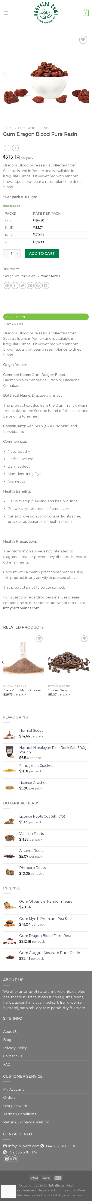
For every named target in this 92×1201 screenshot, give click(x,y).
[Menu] (5, 13)
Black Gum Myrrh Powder (22, 690)
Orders (9, 1097)
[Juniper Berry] (68, 658)
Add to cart (42, 253)
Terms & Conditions (19, 1114)
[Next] (89, 671)
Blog (7, 1040)
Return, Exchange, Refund (26, 1122)
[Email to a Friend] (30, 285)
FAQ (6, 1064)
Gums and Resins (33, 128)
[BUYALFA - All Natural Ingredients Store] (46, 13)
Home (8, 128)
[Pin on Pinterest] (38, 285)
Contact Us (12, 1056)
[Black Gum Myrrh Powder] (23, 658)
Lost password (15, 1106)
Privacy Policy (15, 1048)
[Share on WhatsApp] (7, 285)
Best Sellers (27, 275)
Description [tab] (15, 316)
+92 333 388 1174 (22, 1152)
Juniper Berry (58, 690)
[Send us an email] (14, 1158)
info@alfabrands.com (21, 608)
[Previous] (3, 671)
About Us (11, 1032)
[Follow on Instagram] (7, 1158)
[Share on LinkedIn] (45, 285)
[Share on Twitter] (22, 285)
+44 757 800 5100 (61, 1146)
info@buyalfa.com (24, 1146)
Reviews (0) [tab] (14, 323)
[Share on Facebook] (14, 285)
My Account (13, 1089)
